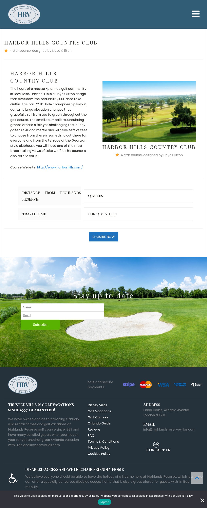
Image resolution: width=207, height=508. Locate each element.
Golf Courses (98, 417)
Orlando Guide (99, 423)
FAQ (91, 435)
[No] (202, 499)
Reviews (94, 429)
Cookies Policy (99, 453)
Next (202, 112)
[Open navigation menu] (195, 14)
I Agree (104, 502)
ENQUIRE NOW (103, 236)
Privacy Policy (99, 447)
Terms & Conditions (103, 441)
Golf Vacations (99, 411)
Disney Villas (97, 405)
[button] (103, 50)
